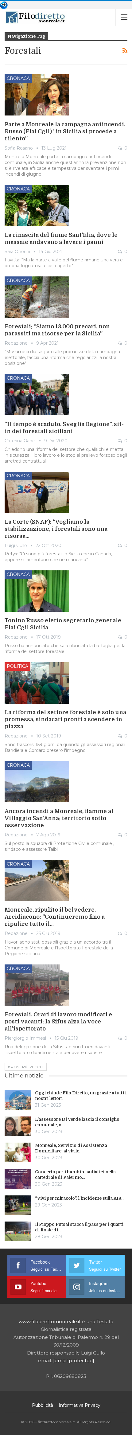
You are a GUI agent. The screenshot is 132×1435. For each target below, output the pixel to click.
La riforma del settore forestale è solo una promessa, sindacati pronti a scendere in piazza (65, 719)
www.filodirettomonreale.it (50, 1321)
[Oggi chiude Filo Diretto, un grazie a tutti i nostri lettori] (18, 1100)
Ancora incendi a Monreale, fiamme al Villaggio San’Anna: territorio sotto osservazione (59, 818)
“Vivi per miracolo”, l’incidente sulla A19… (80, 1198)
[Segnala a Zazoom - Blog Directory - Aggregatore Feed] (4, 5)
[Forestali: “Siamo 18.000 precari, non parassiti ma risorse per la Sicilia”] (37, 297)
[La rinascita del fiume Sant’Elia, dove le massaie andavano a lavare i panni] (37, 205)
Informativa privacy (79, 1405)
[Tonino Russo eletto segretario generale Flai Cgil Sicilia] (37, 591)
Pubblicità (42, 1405)
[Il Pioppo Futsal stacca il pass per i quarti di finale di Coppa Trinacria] (18, 1231)
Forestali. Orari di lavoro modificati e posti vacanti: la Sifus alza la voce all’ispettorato (58, 1021)
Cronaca (18, 78)
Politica (17, 666)
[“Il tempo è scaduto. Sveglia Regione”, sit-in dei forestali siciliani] (37, 394)
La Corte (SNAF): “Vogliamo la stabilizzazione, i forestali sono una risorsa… (56, 529)
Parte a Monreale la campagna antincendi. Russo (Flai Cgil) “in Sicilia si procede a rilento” (65, 131)
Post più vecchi (27, 1067)
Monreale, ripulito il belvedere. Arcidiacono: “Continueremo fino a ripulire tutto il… (55, 917)
